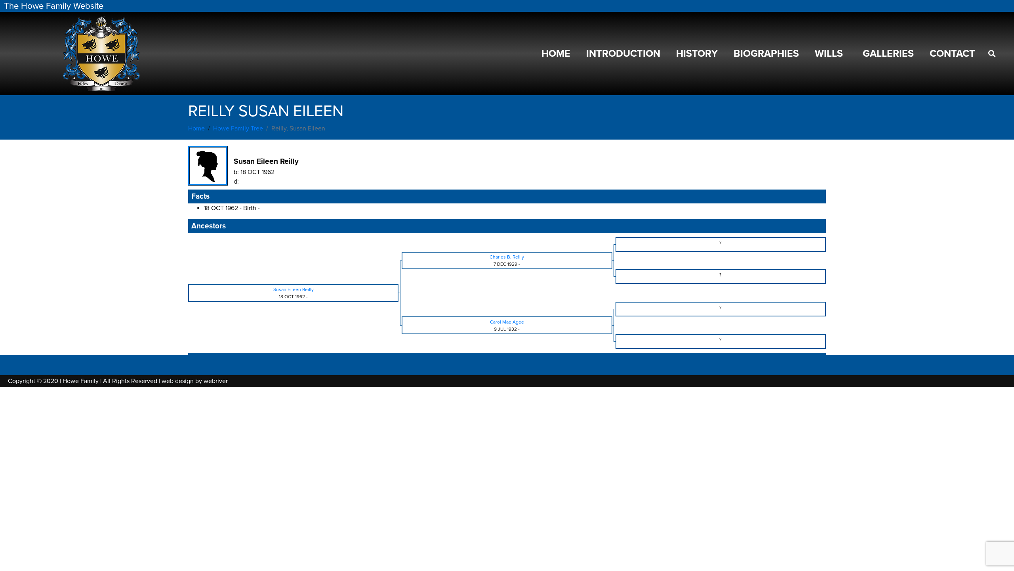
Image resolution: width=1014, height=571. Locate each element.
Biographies (766, 53)
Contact (952, 53)
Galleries (888, 53)
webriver (216, 381)
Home (555, 53)
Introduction (623, 53)
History (697, 53)
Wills (829, 53)
